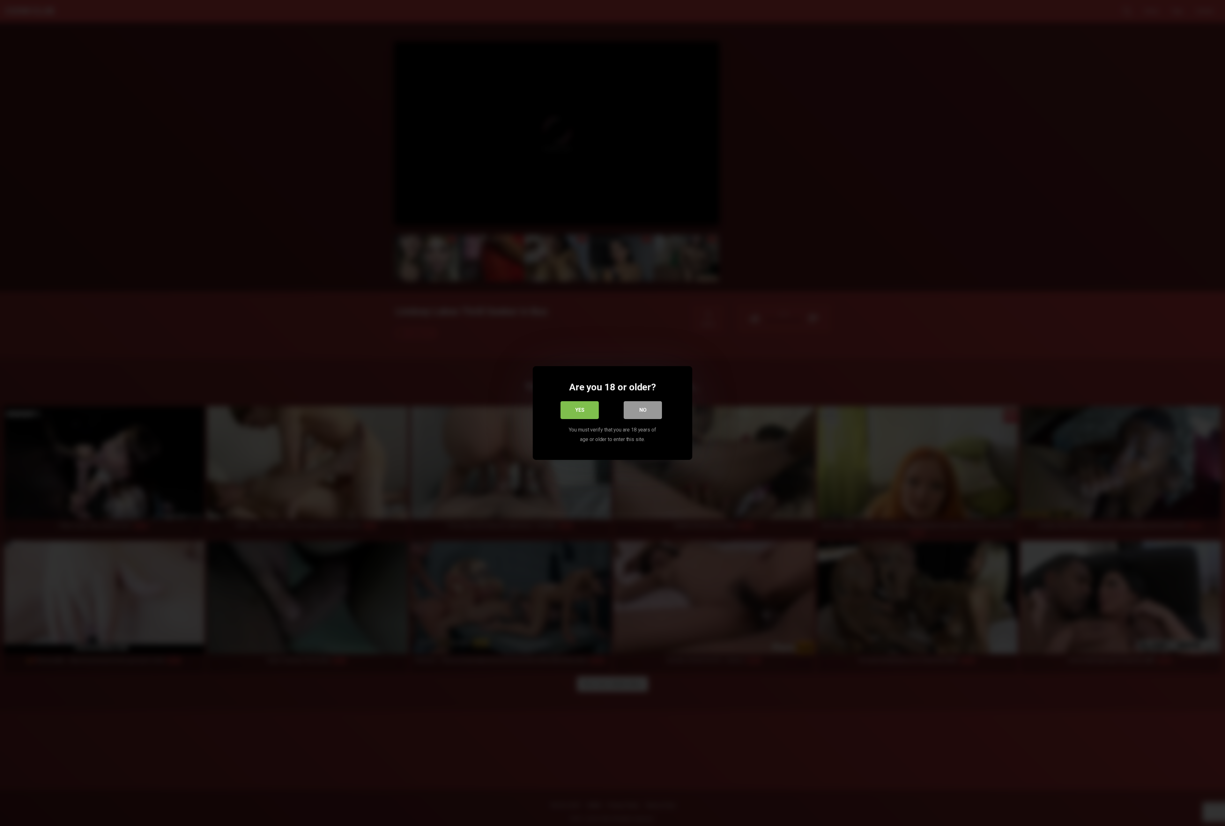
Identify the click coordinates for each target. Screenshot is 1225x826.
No (643, 410)
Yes (579, 410)
